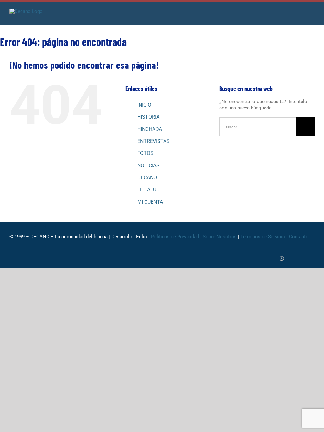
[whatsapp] (282, 258)
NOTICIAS (148, 166)
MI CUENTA (150, 202)
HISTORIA (148, 117)
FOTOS (145, 153)
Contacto (299, 236)
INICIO (144, 105)
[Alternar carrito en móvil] (300, 15)
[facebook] (261, 258)
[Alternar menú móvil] (312, 15)
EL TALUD (148, 190)
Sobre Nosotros (220, 236)
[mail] (313, 258)
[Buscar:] (257, 126)
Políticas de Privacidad (175, 236)
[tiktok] (292, 258)
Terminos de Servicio (262, 236)
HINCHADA (149, 129)
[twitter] (271, 258)
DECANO (147, 178)
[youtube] (302, 258)
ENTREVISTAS (153, 141)
